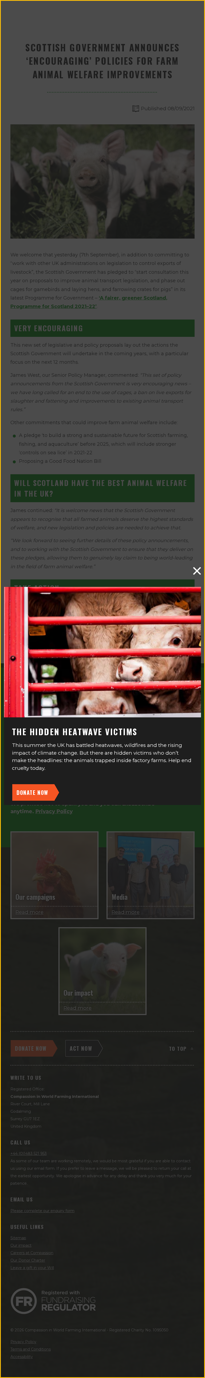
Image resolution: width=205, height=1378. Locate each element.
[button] (197, 571)
